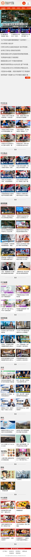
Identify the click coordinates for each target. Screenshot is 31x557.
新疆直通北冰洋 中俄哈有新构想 (11, 61)
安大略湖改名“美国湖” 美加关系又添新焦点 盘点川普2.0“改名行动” (5, 35)
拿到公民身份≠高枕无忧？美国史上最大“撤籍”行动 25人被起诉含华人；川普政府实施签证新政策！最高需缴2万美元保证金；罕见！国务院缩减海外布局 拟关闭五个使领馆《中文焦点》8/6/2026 (22, 180)
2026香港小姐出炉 (7, 43)
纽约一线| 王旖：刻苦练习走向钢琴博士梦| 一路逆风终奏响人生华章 (22, 381)
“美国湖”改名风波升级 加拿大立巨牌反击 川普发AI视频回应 (22, 217)
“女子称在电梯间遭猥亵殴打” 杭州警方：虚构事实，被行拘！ (15, 40)
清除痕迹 (18, 553)
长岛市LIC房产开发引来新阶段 (7, 331)
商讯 (23, 8)
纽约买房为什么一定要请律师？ (22, 408)
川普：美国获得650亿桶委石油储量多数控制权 (7, 272)
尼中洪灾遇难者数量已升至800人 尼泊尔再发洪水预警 (7, 230)
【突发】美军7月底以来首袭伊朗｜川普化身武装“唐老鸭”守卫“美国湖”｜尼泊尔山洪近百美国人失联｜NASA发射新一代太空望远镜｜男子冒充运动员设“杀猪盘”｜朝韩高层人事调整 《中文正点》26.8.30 (7, 116)
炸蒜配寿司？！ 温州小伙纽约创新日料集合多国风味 (22, 539)
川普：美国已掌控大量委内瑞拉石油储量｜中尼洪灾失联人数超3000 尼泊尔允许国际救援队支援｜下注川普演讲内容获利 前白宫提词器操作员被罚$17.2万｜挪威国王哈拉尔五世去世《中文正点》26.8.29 (22, 116)
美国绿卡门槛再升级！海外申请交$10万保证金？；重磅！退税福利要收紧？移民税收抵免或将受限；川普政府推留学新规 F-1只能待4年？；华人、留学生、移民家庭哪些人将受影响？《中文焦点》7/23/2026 (23, 194)
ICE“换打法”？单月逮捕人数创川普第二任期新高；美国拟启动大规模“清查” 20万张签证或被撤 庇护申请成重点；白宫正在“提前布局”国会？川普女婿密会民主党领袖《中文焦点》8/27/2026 (7, 166)
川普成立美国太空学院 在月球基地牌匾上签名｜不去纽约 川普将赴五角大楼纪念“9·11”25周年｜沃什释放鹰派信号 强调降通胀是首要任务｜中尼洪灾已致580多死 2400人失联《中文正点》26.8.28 (7, 130)
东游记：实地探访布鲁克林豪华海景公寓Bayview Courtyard (7, 345)
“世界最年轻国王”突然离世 (9, 57)
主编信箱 (11, 553)
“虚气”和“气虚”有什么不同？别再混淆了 (7, 309)
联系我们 (18, 551)
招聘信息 (24, 551)
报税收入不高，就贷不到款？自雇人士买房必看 (7, 409)
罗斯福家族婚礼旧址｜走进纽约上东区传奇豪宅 (23, 359)
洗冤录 (4, 479)
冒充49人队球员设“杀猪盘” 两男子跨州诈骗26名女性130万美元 (22, 244)
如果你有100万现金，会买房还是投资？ (7, 395)
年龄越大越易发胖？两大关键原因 (22, 309)
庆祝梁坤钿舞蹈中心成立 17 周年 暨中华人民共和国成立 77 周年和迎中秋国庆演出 (22, 459)
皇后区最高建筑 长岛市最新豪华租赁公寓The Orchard (7, 359)
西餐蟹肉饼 (19, 510)
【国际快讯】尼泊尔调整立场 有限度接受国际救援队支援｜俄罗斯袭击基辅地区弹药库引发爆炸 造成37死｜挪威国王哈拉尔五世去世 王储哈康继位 (22, 272)
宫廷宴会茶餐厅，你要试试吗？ (7, 539)
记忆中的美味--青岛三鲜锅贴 (23, 525)
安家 (13, 8)
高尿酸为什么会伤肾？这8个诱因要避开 (7, 295)
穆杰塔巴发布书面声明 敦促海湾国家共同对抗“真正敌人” (22, 230)
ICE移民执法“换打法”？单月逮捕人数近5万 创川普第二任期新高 (15, 35)
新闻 (8, 8)
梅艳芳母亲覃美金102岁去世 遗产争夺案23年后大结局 (15, 64)
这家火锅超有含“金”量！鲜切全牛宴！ (6, 525)
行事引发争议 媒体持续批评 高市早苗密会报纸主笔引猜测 (15, 47)
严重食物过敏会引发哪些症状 (22, 295)
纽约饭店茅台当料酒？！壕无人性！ (6, 511)
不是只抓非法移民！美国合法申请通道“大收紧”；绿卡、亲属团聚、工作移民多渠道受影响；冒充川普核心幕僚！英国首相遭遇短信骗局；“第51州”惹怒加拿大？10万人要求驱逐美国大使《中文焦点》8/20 (22, 166)
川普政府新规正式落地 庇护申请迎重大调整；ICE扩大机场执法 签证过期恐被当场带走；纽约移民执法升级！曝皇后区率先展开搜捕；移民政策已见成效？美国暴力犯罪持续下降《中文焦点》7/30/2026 (7, 194)
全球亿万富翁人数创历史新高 (10, 50)
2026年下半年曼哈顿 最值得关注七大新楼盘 (23, 331)
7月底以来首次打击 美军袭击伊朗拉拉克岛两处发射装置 (15, 68)
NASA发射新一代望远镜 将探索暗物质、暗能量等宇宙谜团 (7, 244)
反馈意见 (11, 551)
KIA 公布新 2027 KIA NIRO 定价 (7, 445)
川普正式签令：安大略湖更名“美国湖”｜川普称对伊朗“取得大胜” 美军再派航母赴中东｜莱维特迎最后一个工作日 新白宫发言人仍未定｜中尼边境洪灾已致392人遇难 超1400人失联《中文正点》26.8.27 (22, 130)
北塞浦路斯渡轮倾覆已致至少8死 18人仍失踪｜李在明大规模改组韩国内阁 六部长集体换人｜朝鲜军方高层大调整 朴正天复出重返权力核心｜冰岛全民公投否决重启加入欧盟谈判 (22, 258)
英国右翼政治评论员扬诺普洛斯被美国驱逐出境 (15, 54)
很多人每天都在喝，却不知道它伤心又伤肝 (22, 445)
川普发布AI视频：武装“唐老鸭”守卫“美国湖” (15, 71)
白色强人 (19, 479)
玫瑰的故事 (5, 490)
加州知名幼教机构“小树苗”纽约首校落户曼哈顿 (7, 381)
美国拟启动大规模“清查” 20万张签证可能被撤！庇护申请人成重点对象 (25, 35)
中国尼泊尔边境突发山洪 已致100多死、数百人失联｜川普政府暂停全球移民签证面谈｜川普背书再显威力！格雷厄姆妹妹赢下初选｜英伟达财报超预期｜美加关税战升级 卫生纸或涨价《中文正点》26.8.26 (7, 144)
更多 (27, 77)
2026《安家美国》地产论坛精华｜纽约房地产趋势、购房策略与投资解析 (23, 345)
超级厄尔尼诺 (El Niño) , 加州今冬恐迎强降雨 (7, 431)
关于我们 (5, 551)
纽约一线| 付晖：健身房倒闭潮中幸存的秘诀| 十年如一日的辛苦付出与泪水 (22, 395)
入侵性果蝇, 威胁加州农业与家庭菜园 (7, 459)
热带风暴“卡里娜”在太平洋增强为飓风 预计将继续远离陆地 (15, 75)
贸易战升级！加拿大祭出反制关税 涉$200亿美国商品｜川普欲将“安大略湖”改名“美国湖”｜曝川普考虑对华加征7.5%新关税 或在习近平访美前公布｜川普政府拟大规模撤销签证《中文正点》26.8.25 (22, 144)
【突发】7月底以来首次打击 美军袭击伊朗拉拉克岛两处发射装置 (7, 217)
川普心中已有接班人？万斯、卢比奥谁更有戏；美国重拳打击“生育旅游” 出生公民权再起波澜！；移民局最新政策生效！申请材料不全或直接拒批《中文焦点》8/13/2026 (7, 180)
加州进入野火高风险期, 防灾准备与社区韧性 (22, 431)
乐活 (18, 8)
